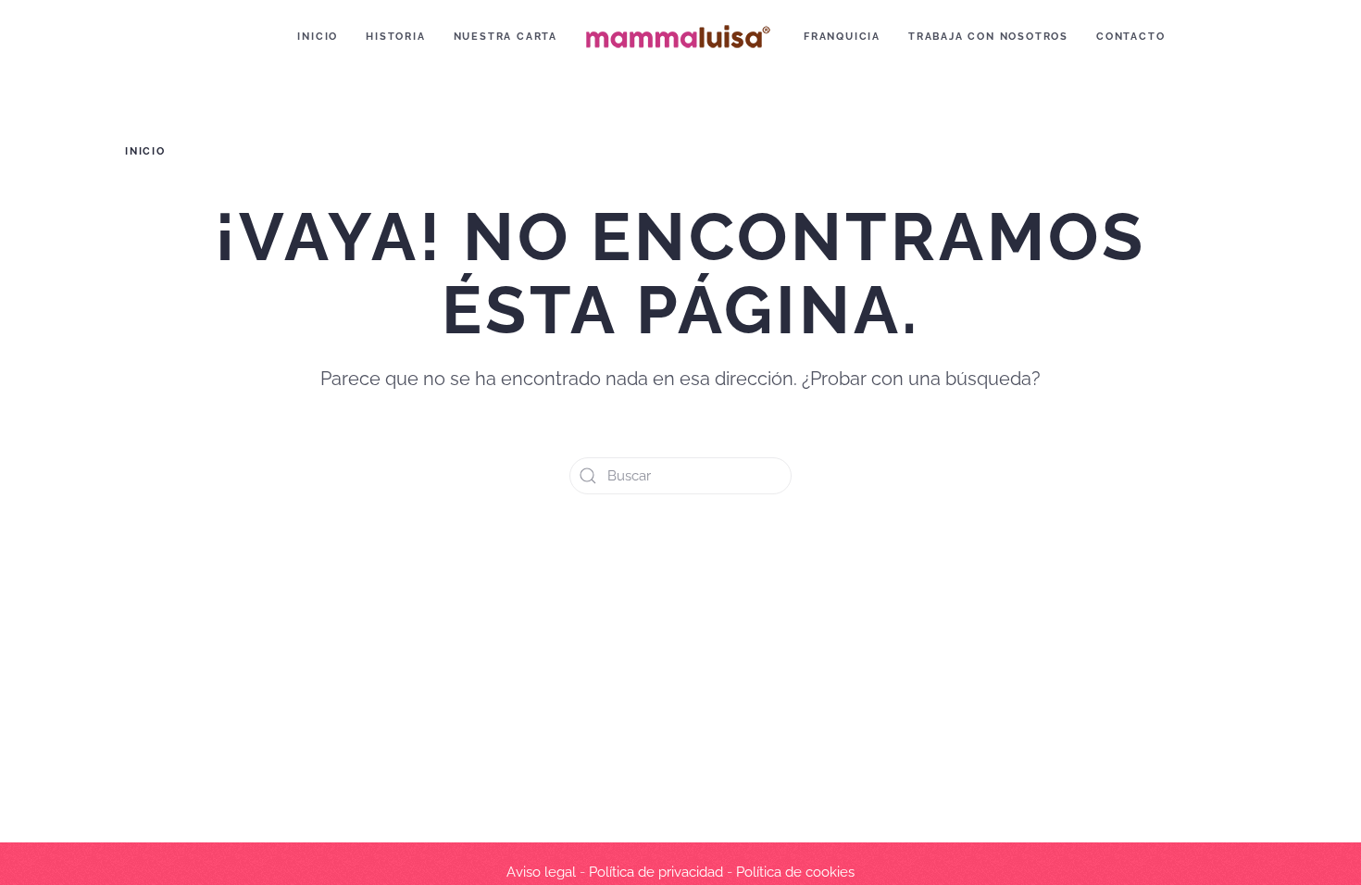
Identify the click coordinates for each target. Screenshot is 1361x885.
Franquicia (842, 37)
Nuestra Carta (505, 37)
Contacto (1130, 37)
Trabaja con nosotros (988, 37)
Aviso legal (541, 872)
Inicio (317, 37)
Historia (395, 37)
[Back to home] (680, 37)
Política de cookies (795, 872)
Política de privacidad (656, 872)
